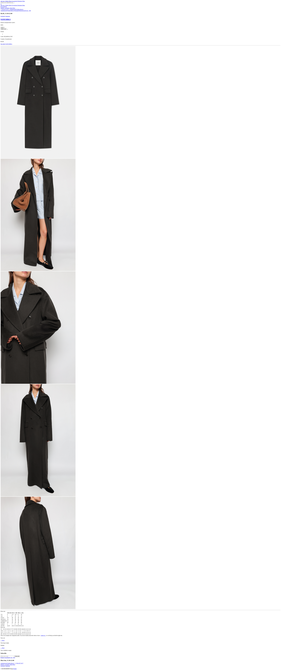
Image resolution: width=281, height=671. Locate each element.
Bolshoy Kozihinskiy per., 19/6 (8, 657)
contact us (43, 635)
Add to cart (3, 29)
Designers (19, 1)
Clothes (7, 1)
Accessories (14, 1)
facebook (3, 16)
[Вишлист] (7, 29)
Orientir (14, 668)
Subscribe (17, 656)
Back (2, 640)
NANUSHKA (6, 19)
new (4, 1)
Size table (3, 44)
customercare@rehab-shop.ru (16, 9)
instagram (7, 16)
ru (1, 4)
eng (6, 6)
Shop (23, 1)
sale (2, 1)
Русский (3, 6)
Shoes (10, 1)
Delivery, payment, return (7, 8)
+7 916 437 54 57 (5, 9)
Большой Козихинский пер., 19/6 (22, 10)
